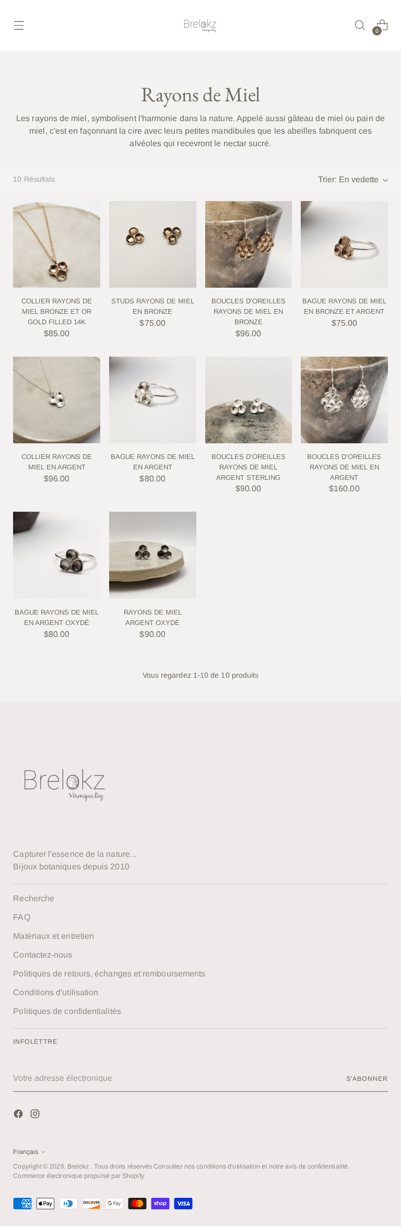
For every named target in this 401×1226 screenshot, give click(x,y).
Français (25, 1152)
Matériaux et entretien (53, 936)
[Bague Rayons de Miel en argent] (152, 400)
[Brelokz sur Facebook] (19, 1116)
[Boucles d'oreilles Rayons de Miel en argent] (344, 400)
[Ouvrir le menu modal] (18, 25)
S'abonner (366, 1078)
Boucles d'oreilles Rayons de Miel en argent (344, 467)
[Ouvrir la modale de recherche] (360, 25)
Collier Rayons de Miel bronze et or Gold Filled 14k (56, 311)
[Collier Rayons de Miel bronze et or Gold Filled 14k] (56, 244)
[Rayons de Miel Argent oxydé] (152, 555)
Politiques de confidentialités (67, 1011)
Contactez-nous (42, 954)
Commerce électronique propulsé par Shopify (78, 1176)
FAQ (21, 917)
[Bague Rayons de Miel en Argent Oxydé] (56, 555)
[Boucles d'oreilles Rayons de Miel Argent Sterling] (248, 400)
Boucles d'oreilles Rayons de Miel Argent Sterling (248, 467)
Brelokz (79, 1166)
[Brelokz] (200, 25)
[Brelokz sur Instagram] (36, 1116)
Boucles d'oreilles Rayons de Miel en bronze (248, 311)
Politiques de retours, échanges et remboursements (109, 973)
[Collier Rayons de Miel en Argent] (56, 400)
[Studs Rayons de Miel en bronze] (152, 244)
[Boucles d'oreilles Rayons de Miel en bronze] (248, 244)
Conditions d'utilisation (55, 992)
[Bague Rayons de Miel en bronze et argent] (344, 244)
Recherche (33, 898)
